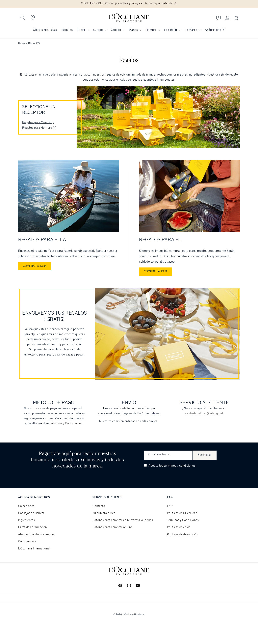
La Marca (191, 30)
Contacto (99, 506)
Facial (81, 30)
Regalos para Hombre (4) (39, 127)
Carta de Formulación (32, 527)
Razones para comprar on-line (112, 527)
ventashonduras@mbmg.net (204, 413)
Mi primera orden (104, 513)
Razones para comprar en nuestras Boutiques (123, 520)
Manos (133, 30)
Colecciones (26, 506)
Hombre (151, 30)
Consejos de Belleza (31, 513)
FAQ (170, 506)
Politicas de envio (179, 527)
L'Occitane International (34, 548)
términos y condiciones (179, 465)
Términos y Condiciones (183, 520)
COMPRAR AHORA (35, 266)
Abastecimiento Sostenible (36, 534)
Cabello (116, 30)
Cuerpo (98, 30)
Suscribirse (204, 455)
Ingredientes (26, 520)
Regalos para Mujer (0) (38, 122)
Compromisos (27, 541)
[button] (22, 18)
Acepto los (171, 465)
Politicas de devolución (182, 534)
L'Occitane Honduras (134, 614)
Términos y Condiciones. (66, 423)
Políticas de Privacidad (182, 513)
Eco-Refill (170, 30)
